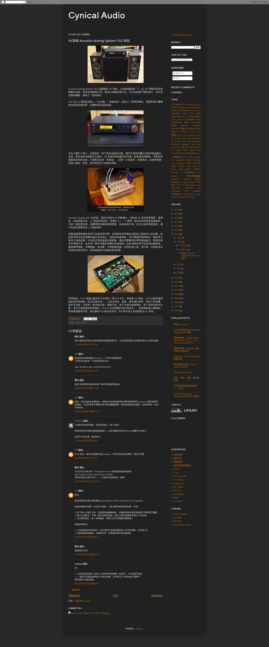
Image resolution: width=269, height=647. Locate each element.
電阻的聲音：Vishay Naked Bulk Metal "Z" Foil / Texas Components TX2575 (186, 340)
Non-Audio (180, 160)
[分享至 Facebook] (93, 318)
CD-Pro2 (185, 116)
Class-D (180, 119)
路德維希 (178, 462)
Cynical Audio (96, 14)
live (178, 153)
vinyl (199, 194)
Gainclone (197, 141)
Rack (199, 172)
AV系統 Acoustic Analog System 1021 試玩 (189, 255)
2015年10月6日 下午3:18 (86, 344)
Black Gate (188, 113)
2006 (176, 310)
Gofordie (79, 421)
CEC (173, 119)
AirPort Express (177, 107)
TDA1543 (189, 188)
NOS (189, 160)
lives (183, 153)
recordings (193, 175)
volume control (178, 197)
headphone (175, 144)
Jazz (191, 147)
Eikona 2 (191, 135)
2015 (176, 234)
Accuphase (197, 105)
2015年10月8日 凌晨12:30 (87, 411)
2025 (176, 209)
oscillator (180, 163)
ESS (178, 138)
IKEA (179, 147)
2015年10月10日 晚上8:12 (87, 537)
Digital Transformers (180, 131)
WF (76, 354)
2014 (176, 278)
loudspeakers (191, 153)
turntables (197, 191)
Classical (189, 119)
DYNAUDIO (182, 135)
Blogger (139, 629)
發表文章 (179, 73)
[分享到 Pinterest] (95, 318)
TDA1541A (176, 188)
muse (177, 156)
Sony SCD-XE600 (182, 185)
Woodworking (190, 197)
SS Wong (178, 501)
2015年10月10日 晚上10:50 (87, 554)
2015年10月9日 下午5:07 (86, 458)
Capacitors (175, 116)
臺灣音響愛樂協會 (182, 465)
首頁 (115, 596)
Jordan (178, 150)
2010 (176, 294)
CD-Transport (195, 116)
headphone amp (188, 144)
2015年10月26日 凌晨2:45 (87, 583)
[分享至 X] (90, 318)
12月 (179, 238)
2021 (176, 214)
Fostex (177, 141)
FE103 (184, 138)
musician (197, 157)
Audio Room (176, 110)
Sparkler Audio (195, 185)
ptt (181, 172)
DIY (174, 135)
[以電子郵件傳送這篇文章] (85, 318)
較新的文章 (74, 596)
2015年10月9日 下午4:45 (86, 441)
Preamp (174, 172)
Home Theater (81, 323)
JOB (195, 147)
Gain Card (186, 141)
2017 (176, 226)
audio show (187, 110)
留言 (177, 78)
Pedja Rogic (179, 494)
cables (198, 113)
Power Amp (177, 169)
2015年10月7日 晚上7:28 (86, 371)
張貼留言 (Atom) (83, 601)
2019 (176, 222)
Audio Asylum (180, 514)
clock (198, 119)
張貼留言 (76, 590)
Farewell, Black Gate (183, 372)
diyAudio (178, 518)
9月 (179, 264)
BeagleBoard (176, 113)
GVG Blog (178, 480)
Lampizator (179, 483)
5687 (182, 105)
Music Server (187, 157)
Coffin (176, 469)
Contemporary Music (180, 122)
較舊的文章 (157, 596)
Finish (189, 138)
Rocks (198, 179)
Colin (176, 473)
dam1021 (184, 125)
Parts (188, 163)
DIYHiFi (177, 521)
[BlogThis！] (87, 318)
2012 (176, 286)
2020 (176, 218)
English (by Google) (183, 35)
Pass (194, 163)
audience (188, 108)
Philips (181, 166)
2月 (179, 272)
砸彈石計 (178, 458)
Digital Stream (194, 128)
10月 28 (183, 245)
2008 (176, 302)
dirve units (196, 131)
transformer (175, 191)
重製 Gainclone (181, 324)
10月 (179, 242)
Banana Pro (197, 111)
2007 (176, 306)
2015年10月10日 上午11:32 (87, 481)
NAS (173, 160)
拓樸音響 (178, 455)
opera (173, 163)
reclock (174, 176)
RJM (176, 497)
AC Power (189, 105)
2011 (176, 290)
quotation (189, 172)
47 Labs (175, 104)
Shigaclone (176, 182)
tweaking (175, 193)
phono (189, 166)
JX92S (185, 150)
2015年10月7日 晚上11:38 (87, 388)
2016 (176, 230)
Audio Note (196, 107)
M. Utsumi (178, 487)
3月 (179, 268)
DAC (174, 125)
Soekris (192, 182)
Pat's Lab (178, 490)
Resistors (187, 179)
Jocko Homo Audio (182, 525)
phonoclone (197, 166)
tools (199, 188)
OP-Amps (197, 160)
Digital (183, 128)
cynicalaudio (196, 122)
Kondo (192, 150)
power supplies (193, 169)
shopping (185, 182)
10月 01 (183, 249)
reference (175, 179)
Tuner (186, 191)
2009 (176, 298)
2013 (176, 282)
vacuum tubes (189, 194)
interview (185, 147)
